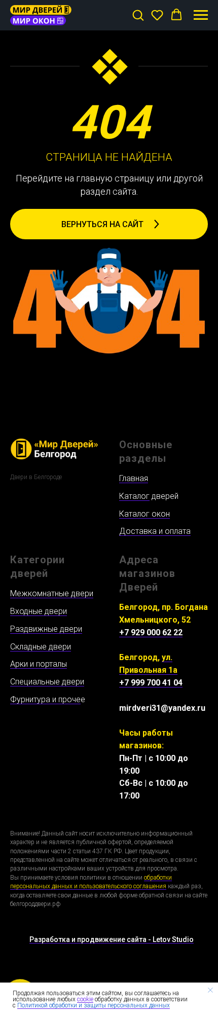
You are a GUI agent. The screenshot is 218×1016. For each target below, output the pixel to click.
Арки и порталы (38, 664)
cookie (85, 999)
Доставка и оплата (155, 531)
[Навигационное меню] (201, 15)
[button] (138, 15)
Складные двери (40, 646)
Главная (133, 478)
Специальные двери (47, 681)
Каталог (134, 496)
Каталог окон (144, 514)
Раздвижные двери (46, 629)
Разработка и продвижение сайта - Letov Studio (111, 939)
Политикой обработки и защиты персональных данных (93, 1005)
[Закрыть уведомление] (210, 990)
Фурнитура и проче (45, 699)
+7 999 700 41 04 (151, 682)
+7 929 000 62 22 (151, 632)
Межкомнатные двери (51, 593)
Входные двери (38, 611)
